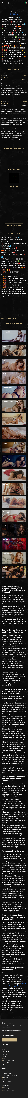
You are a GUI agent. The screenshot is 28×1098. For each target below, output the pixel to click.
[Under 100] (14, 342)
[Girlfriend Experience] (14, 411)
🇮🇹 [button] (26, 3)
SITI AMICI (6, 1062)
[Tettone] (14, 494)
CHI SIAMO (6, 1052)
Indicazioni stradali (8, 318)
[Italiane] (14, 439)
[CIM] (14, 370)
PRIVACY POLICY (8, 1073)
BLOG (4, 1065)
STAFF (5, 1056)
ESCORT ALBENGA (14, 225)
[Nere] (14, 466)
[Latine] (14, 424)
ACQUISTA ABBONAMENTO (9, 1039)
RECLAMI (5, 1077)
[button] (3, 3)
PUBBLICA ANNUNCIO (8, 1035)
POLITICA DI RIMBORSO (10, 1075)
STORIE (5, 1054)
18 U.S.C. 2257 (7, 1082)
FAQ (4, 1058)
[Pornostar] (14, 577)
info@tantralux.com (8, 1090)
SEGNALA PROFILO (8, 1060)
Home (3, 7)
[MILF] (14, 383)
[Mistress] (14, 549)
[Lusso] (14, 356)
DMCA (5, 1079)
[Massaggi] (14, 521)
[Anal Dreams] (14, 397)
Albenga (8, 7)
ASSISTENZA (6, 1044)
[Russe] (14, 453)
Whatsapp (6, 1088)
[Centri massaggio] (14, 536)
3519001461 (14, 14)
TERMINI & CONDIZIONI (10, 1071)
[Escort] (14, 507)
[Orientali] (14, 480)
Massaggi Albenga (15, 986)
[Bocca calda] (14, 563)
